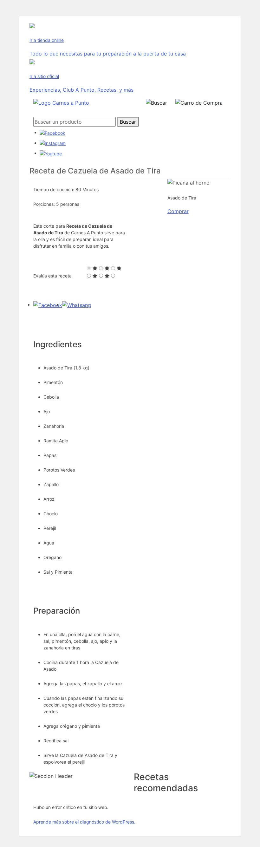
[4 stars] (95, 276)
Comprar (178, 211)
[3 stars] (119, 268)
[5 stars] (107, 276)
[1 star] (95, 268)
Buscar (128, 122)
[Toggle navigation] (115, 102)
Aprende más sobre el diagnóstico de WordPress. (84, 821)
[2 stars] (107, 268)
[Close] (135, 112)
